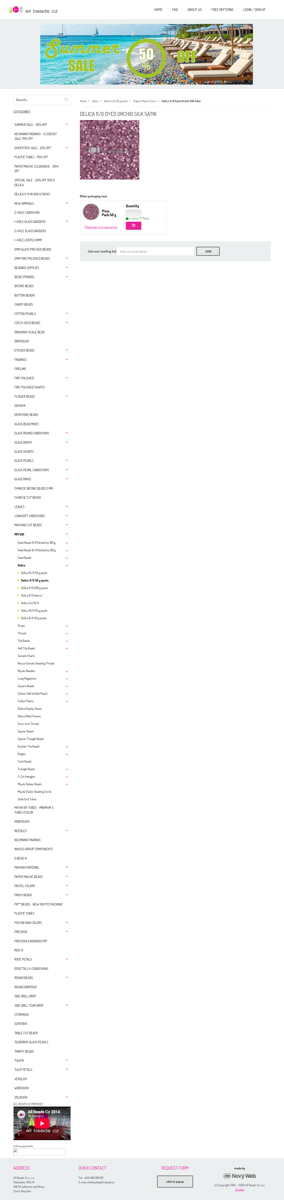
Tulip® (19, 1060)
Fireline (20, 369)
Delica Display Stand (29, 708)
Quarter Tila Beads (28, 746)
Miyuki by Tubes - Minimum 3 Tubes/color (33, 809)
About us (194, 9)
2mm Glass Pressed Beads (32, 249)
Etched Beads (24, 350)
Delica (21, 565)
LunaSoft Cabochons (29, 516)
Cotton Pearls (25, 314)
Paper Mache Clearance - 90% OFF (36, 168)
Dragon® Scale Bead (29, 332)
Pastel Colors (24, 886)
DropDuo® (21, 341)
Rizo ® (18, 950)
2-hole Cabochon (26, 212)
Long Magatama (27, 678)
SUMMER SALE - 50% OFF (30, 125)
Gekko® (20, 405)
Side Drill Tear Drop (28, 1005)
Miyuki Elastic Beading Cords (34, 791)
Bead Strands (24, 277)
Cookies (239, 1189)
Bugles (22, 754)
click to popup (175, 1181)
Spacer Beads (26, 731)
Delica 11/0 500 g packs (34, 588)
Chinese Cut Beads (27, 497)
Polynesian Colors (28, 923)
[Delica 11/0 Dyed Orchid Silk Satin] (109, 150)
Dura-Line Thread (28, 724)
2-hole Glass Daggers (30, 231)
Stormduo (21, 1014)
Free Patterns (222, 9)
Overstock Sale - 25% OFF (32, 148)
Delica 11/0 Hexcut (31, 595)
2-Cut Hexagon (26, 776)
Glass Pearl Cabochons (31, 470)
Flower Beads (24, 396)
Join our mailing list (102, 251)
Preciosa (20, 932)
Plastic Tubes (24, 913)
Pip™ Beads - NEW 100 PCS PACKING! (38, 904)
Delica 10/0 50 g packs (34, 610)
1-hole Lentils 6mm (28, 240)
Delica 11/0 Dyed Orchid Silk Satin (181, 101)
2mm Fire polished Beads (32, 258)
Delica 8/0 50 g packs (34, 618)
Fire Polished (24, 378)
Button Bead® (24, 295)
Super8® (20, 1024)
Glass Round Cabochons (31, 433)
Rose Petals (23, 959)
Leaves (19, 507)
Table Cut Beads (26, 1033)
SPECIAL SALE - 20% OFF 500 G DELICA (34, 182)
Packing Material (26, 867)
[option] (146, 54)
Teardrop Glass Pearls (31, 1042)
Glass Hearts (24, 451)
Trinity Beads (24, 1051)
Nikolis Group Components (33, 849)
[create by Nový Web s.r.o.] (240, 1176)
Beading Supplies (26, 268)
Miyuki (19, 534)
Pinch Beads (23, 895)
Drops (21, 625)
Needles (20, 831)
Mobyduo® (22, 821)
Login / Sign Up (254, 9)
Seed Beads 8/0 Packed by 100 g (37, 550)
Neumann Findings (27, 840)
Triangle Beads (26, 769)
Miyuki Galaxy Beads (29, 784)
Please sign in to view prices (101, 227)
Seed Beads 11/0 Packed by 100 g (36, 542)
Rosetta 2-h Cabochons (31, 969)
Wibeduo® (21, 1088)
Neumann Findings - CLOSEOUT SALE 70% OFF (35, 136)
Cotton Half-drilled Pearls (32, 693)
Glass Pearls (24, 461)
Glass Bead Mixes (26, 424)
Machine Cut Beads (28, 525)
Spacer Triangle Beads (31, 739)
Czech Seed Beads (27, 323)
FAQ (175, 9)
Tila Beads (24, 641)
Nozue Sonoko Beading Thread (36, 663)
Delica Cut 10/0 (30, 603)
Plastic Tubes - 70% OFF (31, 157)
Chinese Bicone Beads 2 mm (33, 488)
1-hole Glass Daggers (29, 221)
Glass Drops (23, 442)
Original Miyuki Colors (144, 101)
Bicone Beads (24, 286)
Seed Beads (24, 557)
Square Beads (26, 686)
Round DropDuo (25, 987)
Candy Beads (23, 304)
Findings (20, 360)
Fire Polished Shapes (29, 387)
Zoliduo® (21, 1097)
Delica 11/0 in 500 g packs (32, 194)
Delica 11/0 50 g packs (35, 580)
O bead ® (20, 858)
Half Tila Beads (26, 648)
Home (158, 9)
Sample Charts (26, 656)
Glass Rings (22, 479)
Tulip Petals (23, 1070)
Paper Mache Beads (28, 877)
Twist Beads (25, 761)
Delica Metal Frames (29, 716)
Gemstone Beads (26, 415)
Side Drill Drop (25, 996)
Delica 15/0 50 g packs (34, 573)
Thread (22, 633)
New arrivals (24, 203)
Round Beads (23, 978)
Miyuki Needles (26, 671)
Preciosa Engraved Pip (30, 941)
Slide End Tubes (27, 799)
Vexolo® (20, 1079)
